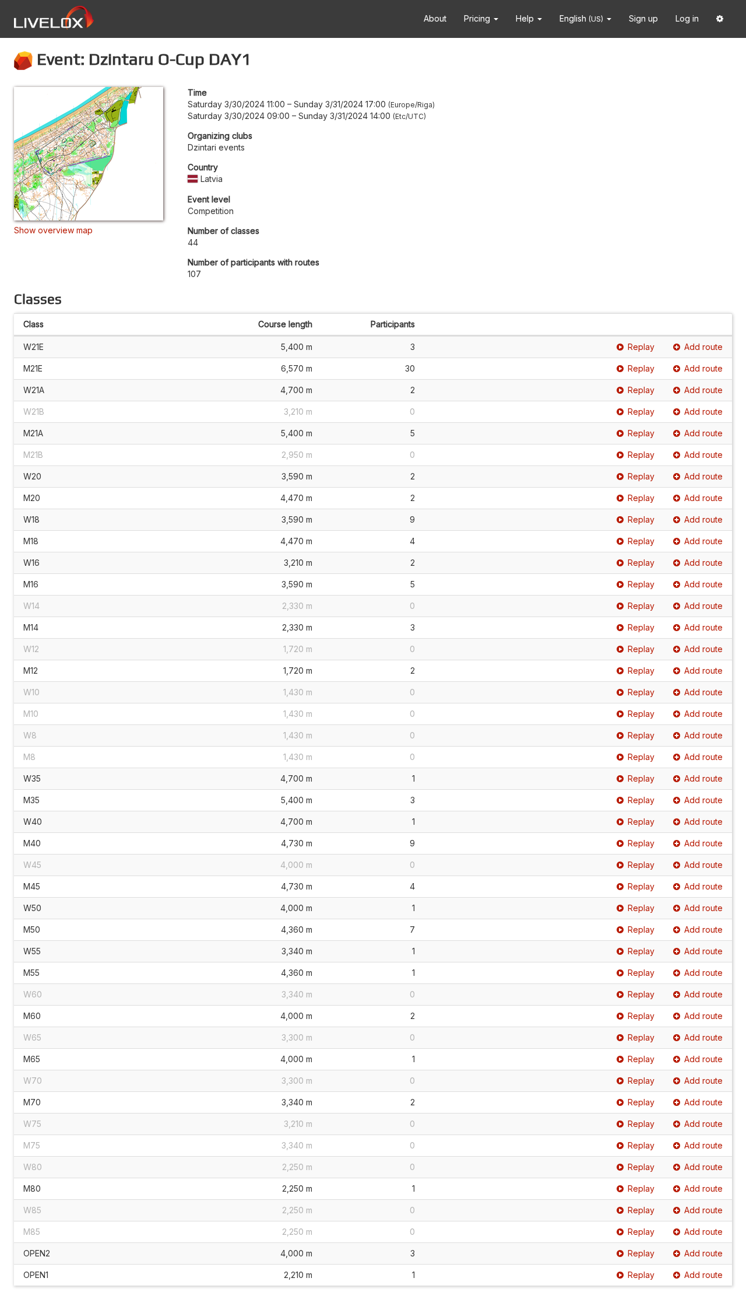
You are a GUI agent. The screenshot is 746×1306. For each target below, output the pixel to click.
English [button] (581, 18)
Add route (703, 347)
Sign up (643, 18)
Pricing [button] (478, 18)
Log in (687, 18)
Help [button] (526, 18)
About (435, 18)
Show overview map (53, 230)
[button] (720, 19)
